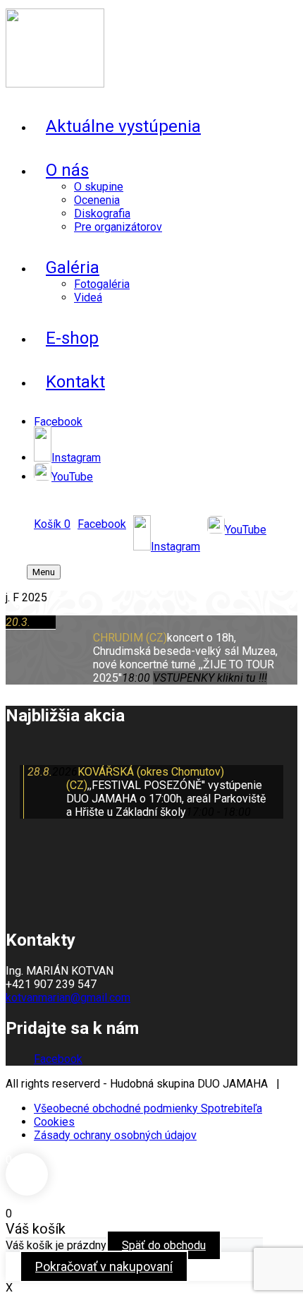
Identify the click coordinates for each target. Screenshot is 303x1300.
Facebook (58, 1059)
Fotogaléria (102, 284)
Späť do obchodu (164, 1245)
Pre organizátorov (118, 227)
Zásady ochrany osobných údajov (115, 1135)
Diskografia (102, 213)
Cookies (54, 1122)
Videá (88, 297)
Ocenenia (97, 200)
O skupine (98, 186)
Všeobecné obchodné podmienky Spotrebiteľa (148, 1108)
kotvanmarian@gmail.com (68, 997)
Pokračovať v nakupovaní (104, 1266)
